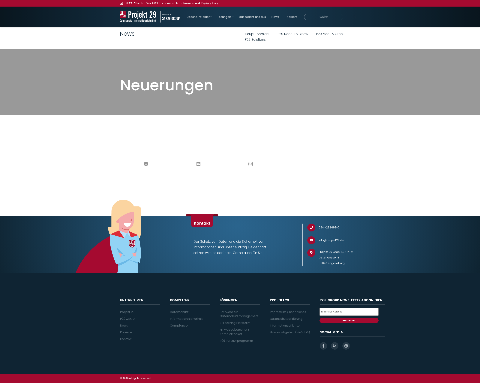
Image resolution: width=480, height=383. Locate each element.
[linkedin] (334, 346)
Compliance (179, 325)
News (124, 325)
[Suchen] (354, 16)
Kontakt (126, 339)
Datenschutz (179, 312)
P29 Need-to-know (293, 34)
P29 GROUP (128, 319)
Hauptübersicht (257, 34)
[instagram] (346, 346)
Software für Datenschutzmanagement (239, 314)
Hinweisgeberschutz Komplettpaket (234, 331)
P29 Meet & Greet (330, 34)
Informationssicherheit (186, 319)
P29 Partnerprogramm (236, 341)
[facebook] (323, 346)
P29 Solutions (255, 39)
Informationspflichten (286, 325)
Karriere (126, 332)
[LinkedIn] (198, 164)
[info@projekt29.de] (313, 240)
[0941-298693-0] (313, 228)
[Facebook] (146, 164)
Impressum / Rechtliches (288, 312)
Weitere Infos (209, 3)
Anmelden (349, 320)
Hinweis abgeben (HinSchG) (290, 332)
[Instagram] (251, 164)
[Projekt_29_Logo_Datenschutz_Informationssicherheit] (138, 17)
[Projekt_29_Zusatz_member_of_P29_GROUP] (170, 17)
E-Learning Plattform (235, 323)
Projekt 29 (127, 312)
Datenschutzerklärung (286, 319)
